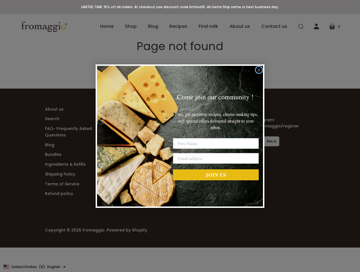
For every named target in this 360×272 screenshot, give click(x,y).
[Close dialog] (259, 70)
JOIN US (216, 174)
